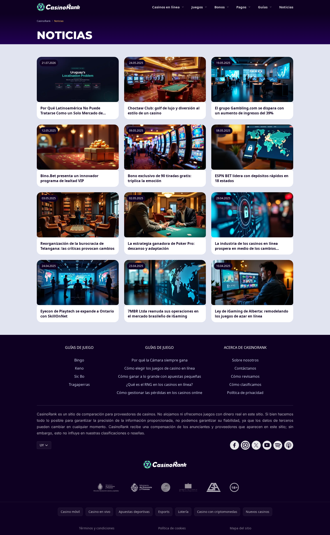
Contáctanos (245, 368)
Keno (79, 368)
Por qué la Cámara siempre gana (160, 360)
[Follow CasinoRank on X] (256, 445)
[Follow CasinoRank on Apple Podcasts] (288, 445)
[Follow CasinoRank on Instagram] (245, 445)
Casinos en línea (166, 7)
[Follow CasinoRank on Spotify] (277, 445)
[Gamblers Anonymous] (213, 487)
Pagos (241, 7)
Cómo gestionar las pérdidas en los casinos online (159, 392)
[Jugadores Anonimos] (165, 487)
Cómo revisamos (245, 376)
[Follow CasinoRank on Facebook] (234, 445)
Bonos (219, 7)
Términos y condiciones (96, 528)
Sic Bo (79, 376)
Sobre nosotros (245, 360)
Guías (262, 7)
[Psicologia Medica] (188, 487)
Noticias (286, 7)
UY (42, 445)
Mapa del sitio (240, 528)
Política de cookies (172, 528)
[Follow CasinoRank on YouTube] (267, 445)
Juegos (197, 7)
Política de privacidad (245, 392)
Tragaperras (79, 384)
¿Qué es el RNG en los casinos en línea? (159, 384)
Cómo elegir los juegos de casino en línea (159, 368)
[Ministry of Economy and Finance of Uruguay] (141, 487)
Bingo (79, 360)
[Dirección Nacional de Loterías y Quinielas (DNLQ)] (106, 487)
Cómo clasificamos (245, 384)
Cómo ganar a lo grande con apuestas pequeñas (159, 376)
